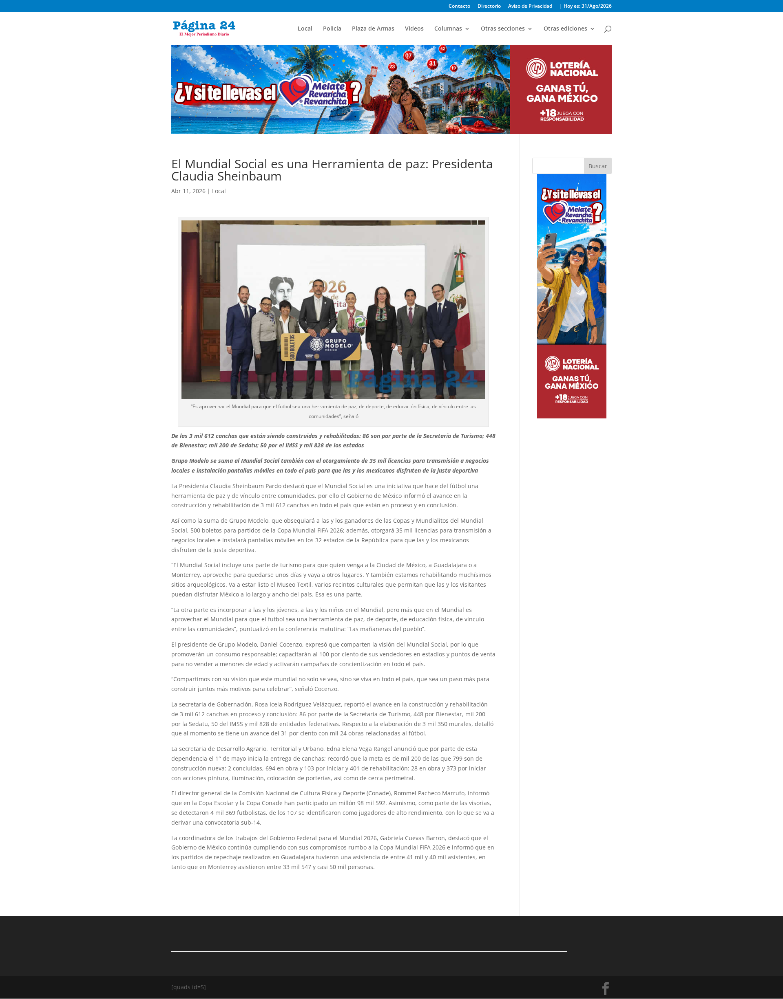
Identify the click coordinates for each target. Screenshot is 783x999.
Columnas (448, 29)
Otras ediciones (565, 29)
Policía (332, 29)
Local (305, 29)
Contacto (459, 6)
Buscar (597, 166)
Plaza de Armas (373, 29)
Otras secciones (503, 29)
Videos (414, 29)
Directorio (489, 6)
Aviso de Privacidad (530, 6)
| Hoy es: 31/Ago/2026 (586, 6)
